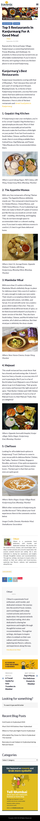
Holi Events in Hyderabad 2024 (13, 722)
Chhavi (8, 39)
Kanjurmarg (7, 23)
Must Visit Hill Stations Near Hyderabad (17, 726)
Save (21, 578)
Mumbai (16, 23)
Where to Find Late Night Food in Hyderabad (18, 731)
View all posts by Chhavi (13, 650)
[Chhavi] (7, 542)
